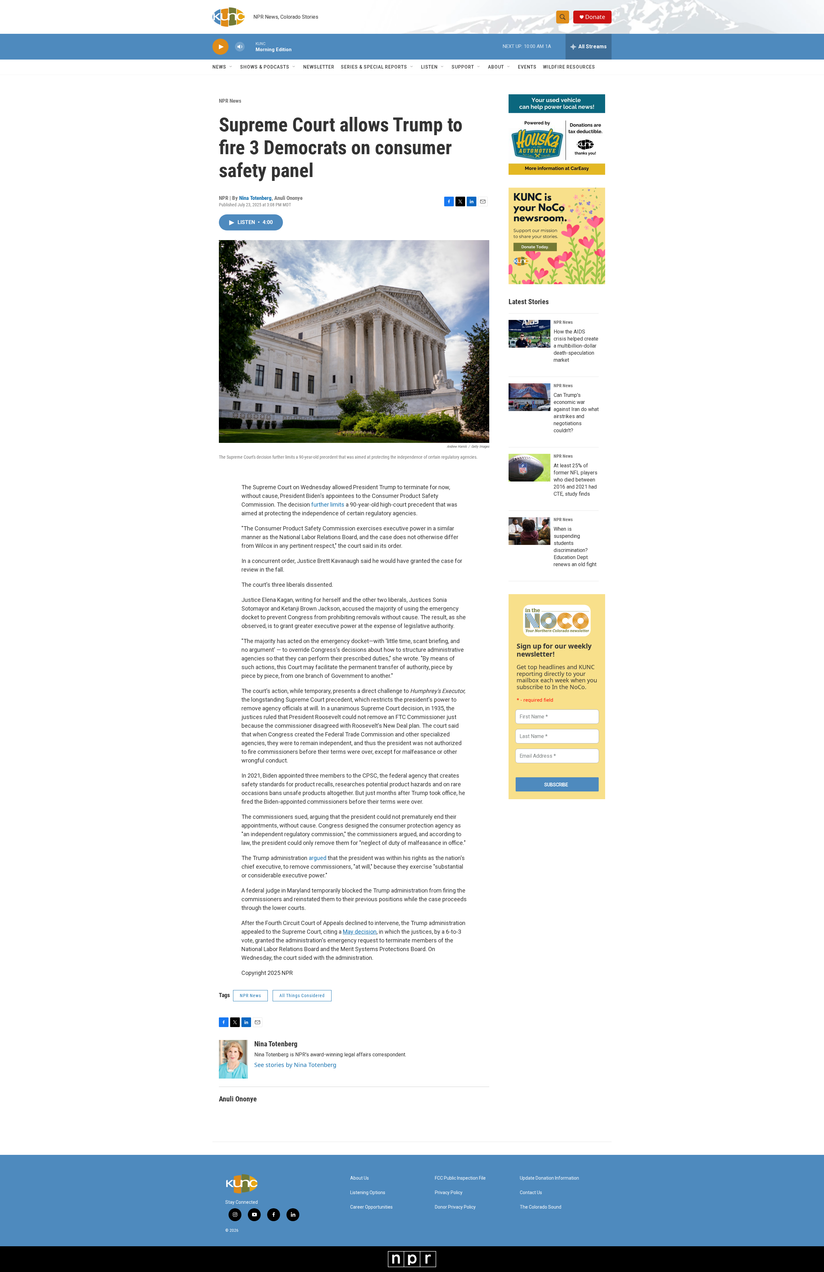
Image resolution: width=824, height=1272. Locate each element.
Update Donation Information (549, 1178)
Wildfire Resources (569, 67)
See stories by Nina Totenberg (295, 1065)
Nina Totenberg (255, 198)
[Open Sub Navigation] (231, 67)
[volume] (239, 47)
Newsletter (318, 67)
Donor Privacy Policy (455, 1207)
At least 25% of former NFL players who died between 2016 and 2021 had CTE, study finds (575, 480)
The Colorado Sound (540, 1207)
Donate (595, 17)
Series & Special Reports (374, 67)
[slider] (250, 46)
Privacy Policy (449, 1192)
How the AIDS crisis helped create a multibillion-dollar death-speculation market (576, 346)
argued (317, 858)
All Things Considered (302, 995)
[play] (220, 47)
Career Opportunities (371, 1207)
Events (527, 67)
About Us (359, 1178)
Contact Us (531, 1192)
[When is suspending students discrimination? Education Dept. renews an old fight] (529, 531)
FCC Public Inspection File (460, 1178)
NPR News (230, 101)
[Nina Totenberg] (233, 1059)
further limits (327, 504)
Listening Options (367, 1192)
